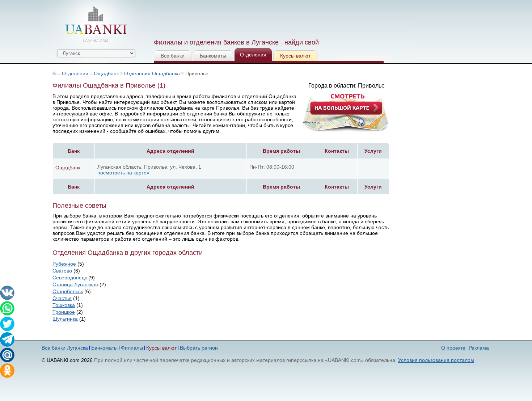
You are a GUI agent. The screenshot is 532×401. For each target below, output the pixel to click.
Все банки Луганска (65, 348)
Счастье (62, 298)
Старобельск (67, 291)
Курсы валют (295, 56)
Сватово (62, 271)
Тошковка (63, 305)
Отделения (253, 55)
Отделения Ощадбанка (152, 73)
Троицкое (63, 312)
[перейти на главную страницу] (96, 24)
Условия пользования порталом (436, 360)
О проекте (453, 348)
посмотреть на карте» (123, 173)
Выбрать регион (199, 348)
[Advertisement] (285, 18)
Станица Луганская (75, 284)
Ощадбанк (106, 73)
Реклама (479, 348)
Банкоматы (213, 56)
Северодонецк (69, 277)
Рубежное (64, 264)
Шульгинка (65, 319)
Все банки (173, 56)
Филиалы (132, 348)
